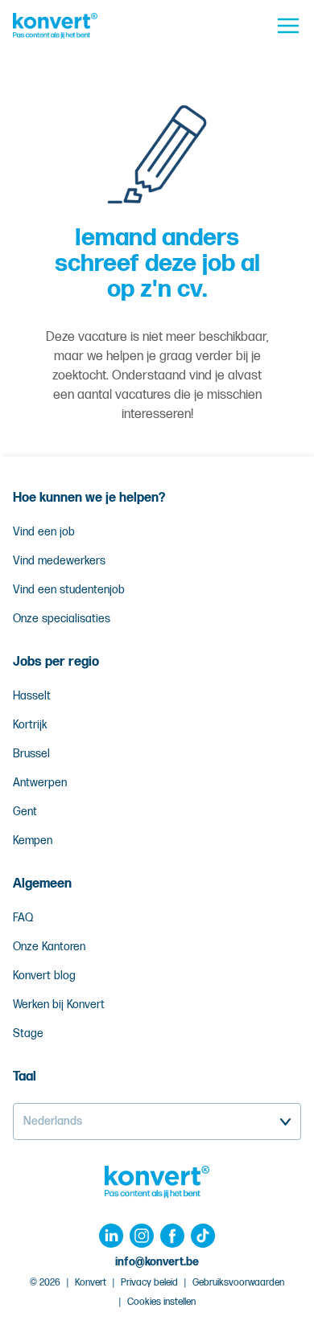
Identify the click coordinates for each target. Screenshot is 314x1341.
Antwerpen (40, 782)
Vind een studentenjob (69, 590)
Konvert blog (44, 975)
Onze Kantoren (49, 946)
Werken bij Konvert (59, 1004)
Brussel (31, 754)
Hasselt (32, 696)
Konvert (90, 1283)
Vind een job (44, 532)
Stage (28, 1033)
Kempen (32, 840)
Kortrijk (30, 725)
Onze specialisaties (61, 618)
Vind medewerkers (59, 561)
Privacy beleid (149, 1283)
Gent (25, 811)
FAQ (23, 918)
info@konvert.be (157, 1262)
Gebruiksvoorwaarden (238, 1283)
